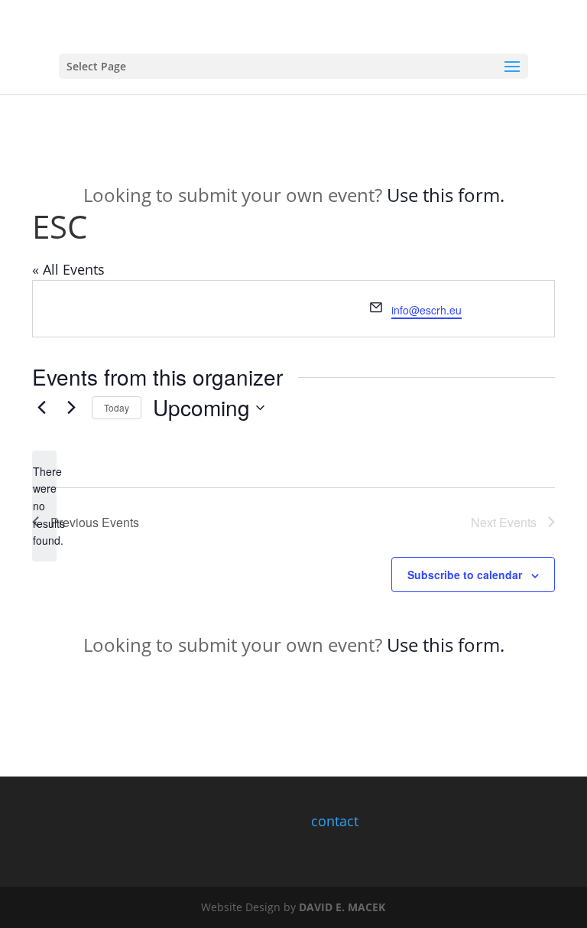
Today (116, 407)
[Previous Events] (41, 408)
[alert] (44, 506)
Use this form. (445, 194)
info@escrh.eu (426, 309)
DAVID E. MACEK (342, 907)
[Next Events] (71, 408)
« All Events (68, 269)
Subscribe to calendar (464, 574)
